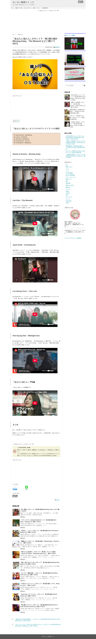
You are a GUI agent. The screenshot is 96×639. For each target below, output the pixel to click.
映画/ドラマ (69, 179)
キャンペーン (69, 196)
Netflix (67, 191)
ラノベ (67, 170)
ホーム (12, 8)
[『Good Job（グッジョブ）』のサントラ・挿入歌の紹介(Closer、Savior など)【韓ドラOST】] (16, 597)
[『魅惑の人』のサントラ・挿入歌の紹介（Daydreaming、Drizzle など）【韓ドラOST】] (16, 544)
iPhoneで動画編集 (70, 175)
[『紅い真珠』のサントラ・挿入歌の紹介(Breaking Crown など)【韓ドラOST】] (16, 512)
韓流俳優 (68, 183)
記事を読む (22, 516)
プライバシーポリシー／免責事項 (73, 238)
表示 (18, 121)
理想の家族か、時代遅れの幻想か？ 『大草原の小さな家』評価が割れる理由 (77, 111)
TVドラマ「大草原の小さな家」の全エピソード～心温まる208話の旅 (77, 117)
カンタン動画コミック (23, 2)
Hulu (67, 194)
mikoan (58, 499)
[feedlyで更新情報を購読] (79, 2)
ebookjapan (69, 200)
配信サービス (69, 166)
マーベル (68, 189)
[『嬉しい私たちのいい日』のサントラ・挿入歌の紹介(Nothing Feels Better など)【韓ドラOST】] (16, 565)
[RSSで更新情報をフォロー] (82, 2)
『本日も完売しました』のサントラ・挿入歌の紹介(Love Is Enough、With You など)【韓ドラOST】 (75, 137)
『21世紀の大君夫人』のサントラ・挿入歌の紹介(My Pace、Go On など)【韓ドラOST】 (75, 156)
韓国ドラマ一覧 (18, 8)
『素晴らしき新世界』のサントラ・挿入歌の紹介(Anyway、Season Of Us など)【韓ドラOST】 (75, 142)
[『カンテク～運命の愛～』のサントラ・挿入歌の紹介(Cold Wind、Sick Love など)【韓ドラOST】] (16, 575)
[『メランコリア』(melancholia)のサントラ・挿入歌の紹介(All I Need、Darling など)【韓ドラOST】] (16, 522)
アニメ (67, 168)
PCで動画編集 (69, 173)
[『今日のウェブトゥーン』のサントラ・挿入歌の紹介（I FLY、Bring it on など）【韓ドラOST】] (16, 586)
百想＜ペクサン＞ (37, 8)
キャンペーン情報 (70, 35)
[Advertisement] (48, 22)
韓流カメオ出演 (70, 185)
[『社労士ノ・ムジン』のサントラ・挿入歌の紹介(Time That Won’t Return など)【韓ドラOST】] (16, 533)
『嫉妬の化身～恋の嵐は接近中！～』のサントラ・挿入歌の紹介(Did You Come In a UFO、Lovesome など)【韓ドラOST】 (38, 620)
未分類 (67, 202)
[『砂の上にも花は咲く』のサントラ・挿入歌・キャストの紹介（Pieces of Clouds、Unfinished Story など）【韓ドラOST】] (16, 554)
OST (67, 165)
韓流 (67, 181)
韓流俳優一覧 (45, 8)
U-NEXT (68, 193)
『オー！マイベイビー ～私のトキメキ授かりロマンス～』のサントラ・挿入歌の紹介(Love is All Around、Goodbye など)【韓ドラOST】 (38, 625)
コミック (68, 198)
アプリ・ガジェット (71, 177)
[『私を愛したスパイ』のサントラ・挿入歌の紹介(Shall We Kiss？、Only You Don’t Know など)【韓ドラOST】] (16, 607)
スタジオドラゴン (28, 8)
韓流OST (57, 47)
